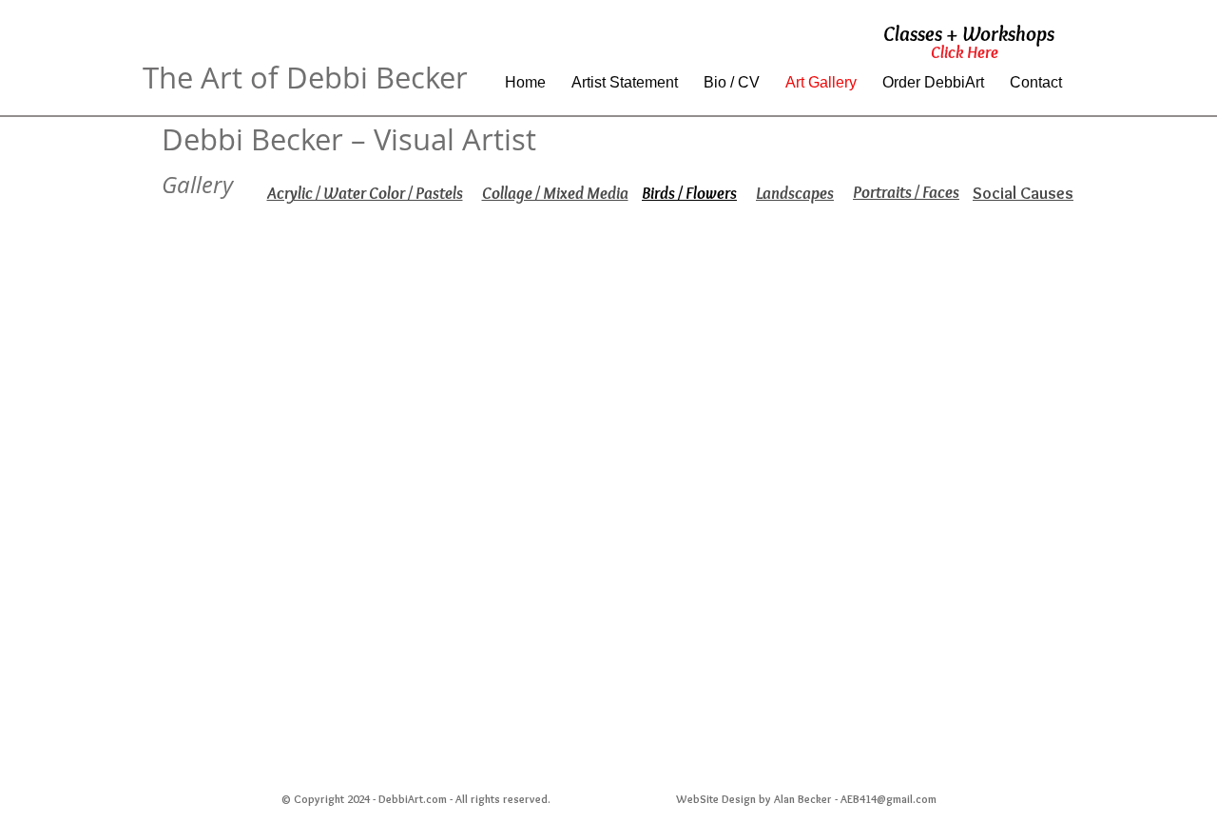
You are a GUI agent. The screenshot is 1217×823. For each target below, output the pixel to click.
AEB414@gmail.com (888, 799)
